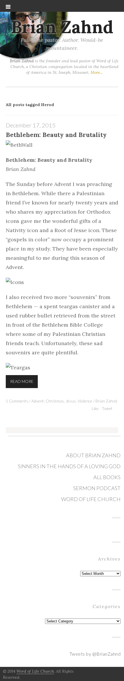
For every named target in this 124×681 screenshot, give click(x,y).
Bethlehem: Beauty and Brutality (56, 135)
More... (97, 72)
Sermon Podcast (97, 488)
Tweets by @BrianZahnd (95, 653)
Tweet (107, 408)
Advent (37, 400)
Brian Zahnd (62, 27)
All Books (107, 477)
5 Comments (17, 400)
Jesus (71, 400)
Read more (21, 381)
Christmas (55, 400)
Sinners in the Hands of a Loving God (69, 466)
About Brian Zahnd (93, 455)
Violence (85, 400)
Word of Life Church (91, 499)
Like (95, 408)
